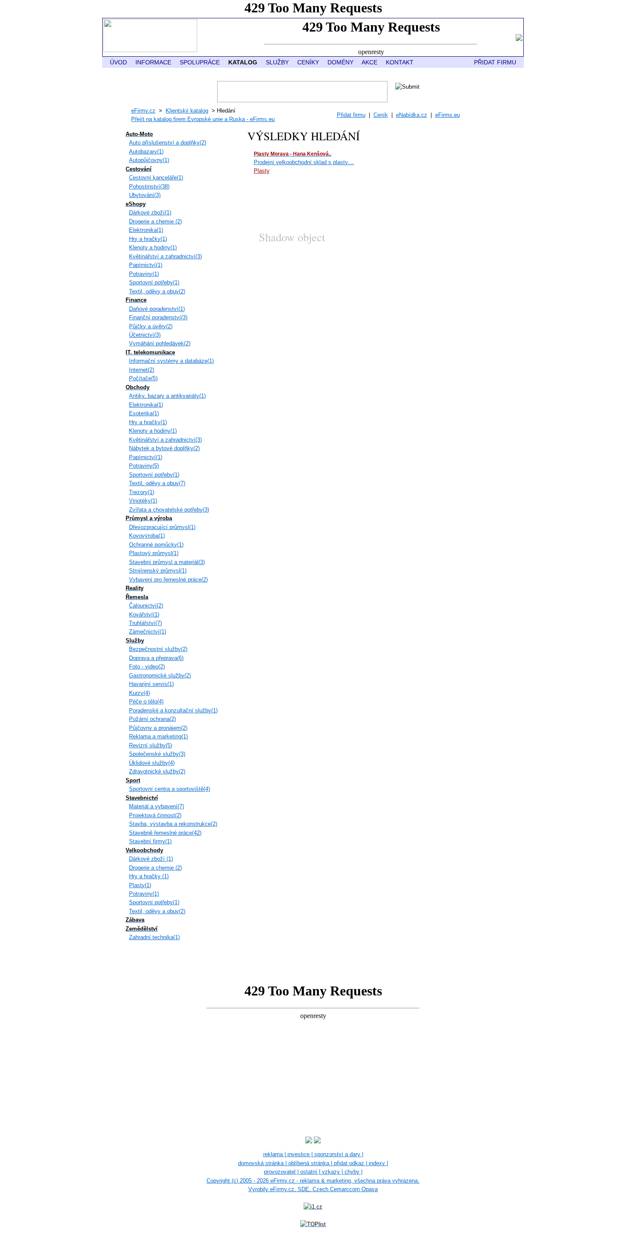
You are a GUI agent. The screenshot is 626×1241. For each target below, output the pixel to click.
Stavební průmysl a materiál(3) (167, 562)
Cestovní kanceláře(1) (156, 177)
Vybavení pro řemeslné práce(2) (168, 579)
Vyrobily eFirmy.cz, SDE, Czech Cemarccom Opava (313, 1189)
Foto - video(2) (147, 666)
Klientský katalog (187, 110)
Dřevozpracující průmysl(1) (162, 527)
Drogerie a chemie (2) (155, 221)
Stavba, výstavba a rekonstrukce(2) (173, 824)
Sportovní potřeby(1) (154, 282)
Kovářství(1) (144, 614)
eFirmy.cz (143, 110)
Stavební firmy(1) (150, 841)
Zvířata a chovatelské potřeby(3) (169, 509)
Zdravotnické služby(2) (157, 771)
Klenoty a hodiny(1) (153, 247)
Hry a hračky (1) (149, 876)
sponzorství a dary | (338, 1154)
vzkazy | (333, 1172)
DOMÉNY (340, 62)
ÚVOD (118, 62)
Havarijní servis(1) (151, 684)
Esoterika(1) (144, 413)
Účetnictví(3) (145, 335)
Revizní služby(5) (150, 745)
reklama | (275, 1154)
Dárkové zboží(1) (150, 212)
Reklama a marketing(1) (158, 736)
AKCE (369, 62)
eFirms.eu (447, 115)
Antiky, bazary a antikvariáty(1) (167, 396)
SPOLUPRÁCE (200, 62)
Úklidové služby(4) (152, 763)
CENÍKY (308, 62)
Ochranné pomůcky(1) (156, 544)
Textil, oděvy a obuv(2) (157, 291)
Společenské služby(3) (157, 754)
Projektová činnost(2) (155, 815)
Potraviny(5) (144, 466)
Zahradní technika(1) (154, 937)
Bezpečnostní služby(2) (158, 649)
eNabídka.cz (411, 115)
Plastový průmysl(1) (153, 553)
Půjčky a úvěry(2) (150, 326)
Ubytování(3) (145, 195)
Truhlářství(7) (145, 623)
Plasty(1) (140, 885)
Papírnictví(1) (145, 265)
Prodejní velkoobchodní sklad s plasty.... (304, 162)
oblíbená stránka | (311, 1163)
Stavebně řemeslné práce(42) (165, 833)
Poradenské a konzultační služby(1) (173, 710)
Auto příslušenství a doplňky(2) (167, 142)
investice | (300, 1154)
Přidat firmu (351, 115)
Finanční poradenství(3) (158, 317)
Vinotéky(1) (143, 501)
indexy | (378, 1163)
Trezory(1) (141, 492)
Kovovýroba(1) (147, 535)
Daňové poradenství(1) (157, 309)
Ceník (380, 115)
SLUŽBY (277, 62)
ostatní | (311, 1172)
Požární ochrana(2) (152, 719)
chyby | (353, 1172)
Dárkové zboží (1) (151, 859)
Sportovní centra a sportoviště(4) (169, 789)
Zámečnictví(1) (147, 631)
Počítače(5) (143, 378)
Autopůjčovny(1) (149, 160)
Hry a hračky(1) (148, 239)
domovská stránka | (263, 1163)
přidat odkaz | (351, 1163)
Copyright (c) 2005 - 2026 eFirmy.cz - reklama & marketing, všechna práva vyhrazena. (313, 1180)
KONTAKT (400, 62)
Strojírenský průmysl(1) (158, 570)
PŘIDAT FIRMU (495, 62)
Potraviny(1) (144, 274)
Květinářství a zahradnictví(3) (165, 256)
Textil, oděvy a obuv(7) (157, 483)
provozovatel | (282, 1172)
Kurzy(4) (139, 693)
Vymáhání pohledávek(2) (159, 343)
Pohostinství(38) (149, 186)
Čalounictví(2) (146, 605)
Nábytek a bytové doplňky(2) (164, 448)
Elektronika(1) (146, 230)
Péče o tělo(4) (146, 701)
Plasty (262, 171)
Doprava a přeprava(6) (156, 658)
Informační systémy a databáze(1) (171, 361)
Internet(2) (141, 370)
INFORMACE (153, 62)
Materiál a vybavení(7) (156, 806)
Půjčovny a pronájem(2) (158, 728)
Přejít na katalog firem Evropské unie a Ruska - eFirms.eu (203, 119)
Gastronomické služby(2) (160, 675)
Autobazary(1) (146, 151)
